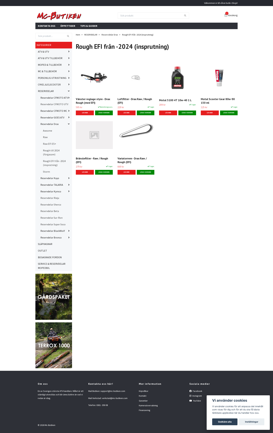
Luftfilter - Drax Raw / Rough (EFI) (135, 116)
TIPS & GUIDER (88, 41)
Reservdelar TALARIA (51, 200)
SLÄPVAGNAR (45, 259)
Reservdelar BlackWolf (52, 246)
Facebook (197, 406)
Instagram (197, 411)
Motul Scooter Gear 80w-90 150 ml (218, 116)
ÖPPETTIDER (67, 41)
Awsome (47, 145)
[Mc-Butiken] (90, 23)
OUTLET (42, 266)
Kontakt (142, 411)
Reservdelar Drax (49, 139)
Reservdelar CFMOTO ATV (54, 112)
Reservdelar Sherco (50, 219)
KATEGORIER (44, 60)
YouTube (197, 415)
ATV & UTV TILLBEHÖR (50, 73)
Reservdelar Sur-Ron (51, 233)
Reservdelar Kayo (49, 193)
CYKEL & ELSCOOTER (49, 99)
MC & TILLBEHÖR (47, 86)
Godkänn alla (225, 421)
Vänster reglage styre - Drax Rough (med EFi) (93, 116)
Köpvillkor (143, 406)
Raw (45, 152)
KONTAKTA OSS (46, 41)
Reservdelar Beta (49, 226)
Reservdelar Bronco (51, 252)
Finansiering (144, 425)
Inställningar (251, 421)
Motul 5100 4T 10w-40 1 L (175, 115)
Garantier (143, 415)
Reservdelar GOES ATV (52, 132)
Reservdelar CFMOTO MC (53, 126)
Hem (78, 50)
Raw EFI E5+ (49, 159)
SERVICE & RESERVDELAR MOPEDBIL (51, 281)
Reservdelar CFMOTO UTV (54, 119)
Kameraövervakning (148, 420)
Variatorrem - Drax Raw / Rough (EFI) (132, 175)
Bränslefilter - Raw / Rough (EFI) (92, 175)
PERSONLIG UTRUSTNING (52, 93)
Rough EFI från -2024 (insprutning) (54, 178)
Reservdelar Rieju (49, 213)
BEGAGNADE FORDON (50, 272)
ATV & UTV (43, 66)
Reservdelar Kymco (50, 206)
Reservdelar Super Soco (53, 239)
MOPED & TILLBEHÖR (50, 80)
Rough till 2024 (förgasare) (51, 167)
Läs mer (85, 128)
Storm (46, 186)
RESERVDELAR (46, 106)
